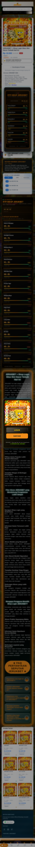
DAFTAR (17, 436)
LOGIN (17, 430)
